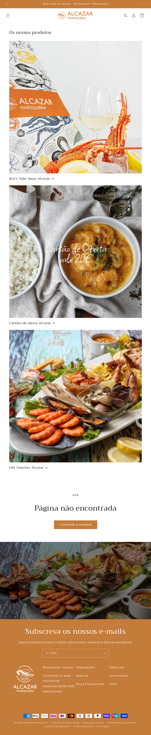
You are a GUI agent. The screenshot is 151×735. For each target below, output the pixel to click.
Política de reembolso (57, 726)
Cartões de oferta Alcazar (30, 323)
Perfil (113, 684)
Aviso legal (103, 726)
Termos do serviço (93, 722)
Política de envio (83, 726)
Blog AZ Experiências (90, 684)
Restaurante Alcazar (36, 722)
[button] (8, 15)
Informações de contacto (122, 722)
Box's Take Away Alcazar (29, 179)
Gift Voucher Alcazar (26, 468)
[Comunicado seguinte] (144, 4)
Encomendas (119, 676)
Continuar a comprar (75, 524)
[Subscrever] (104, 653)
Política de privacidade (65, 722)
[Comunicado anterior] (7, 4)
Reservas (82, 676)
